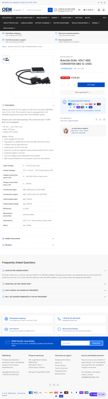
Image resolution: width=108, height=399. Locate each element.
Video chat (74, 130)
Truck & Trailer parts (80, 23)
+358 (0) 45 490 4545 (78, 133)
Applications (8, 28)
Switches (78, 18)
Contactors (66, 18)
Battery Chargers (42, 23)
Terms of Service (61, 368)
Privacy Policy (60, 365)
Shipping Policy (61, 371)
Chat (81, 130)
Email (86, 130)
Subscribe (96, 343)
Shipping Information (63, 360)
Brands (95, 23)
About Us (58, 363)
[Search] (50, 10)
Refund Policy (60, 374)
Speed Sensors (41, 18)
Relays (87, 18)
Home (4, 46)
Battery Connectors (24, 18)
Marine (54, 18)
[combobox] (39, 9)
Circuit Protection (10, 23)
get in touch (73, 121)
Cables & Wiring (27, 23)
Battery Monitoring (61, 23)
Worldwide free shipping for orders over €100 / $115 (19, 2)
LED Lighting (7, 18)
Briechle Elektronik (66, 57)
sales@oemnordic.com (65, 11)
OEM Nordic (12, 393)
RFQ (104, 18)
